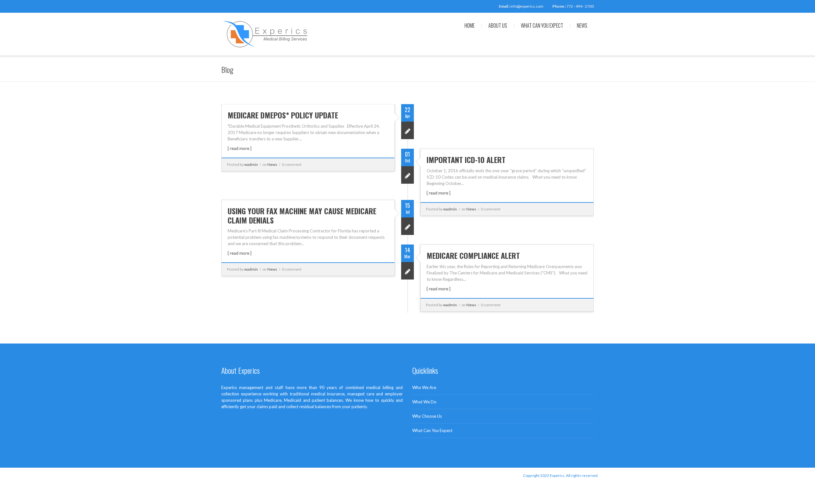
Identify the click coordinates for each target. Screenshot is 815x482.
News (582, 25)
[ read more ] (240, 148)
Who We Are (424, 387)
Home (469, 25)
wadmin (251, 164)
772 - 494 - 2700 (580, 6)
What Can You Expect (542, 25)
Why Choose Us (427, 416)
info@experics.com (526, 6)
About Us (497, 25)
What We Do (424, 401)
